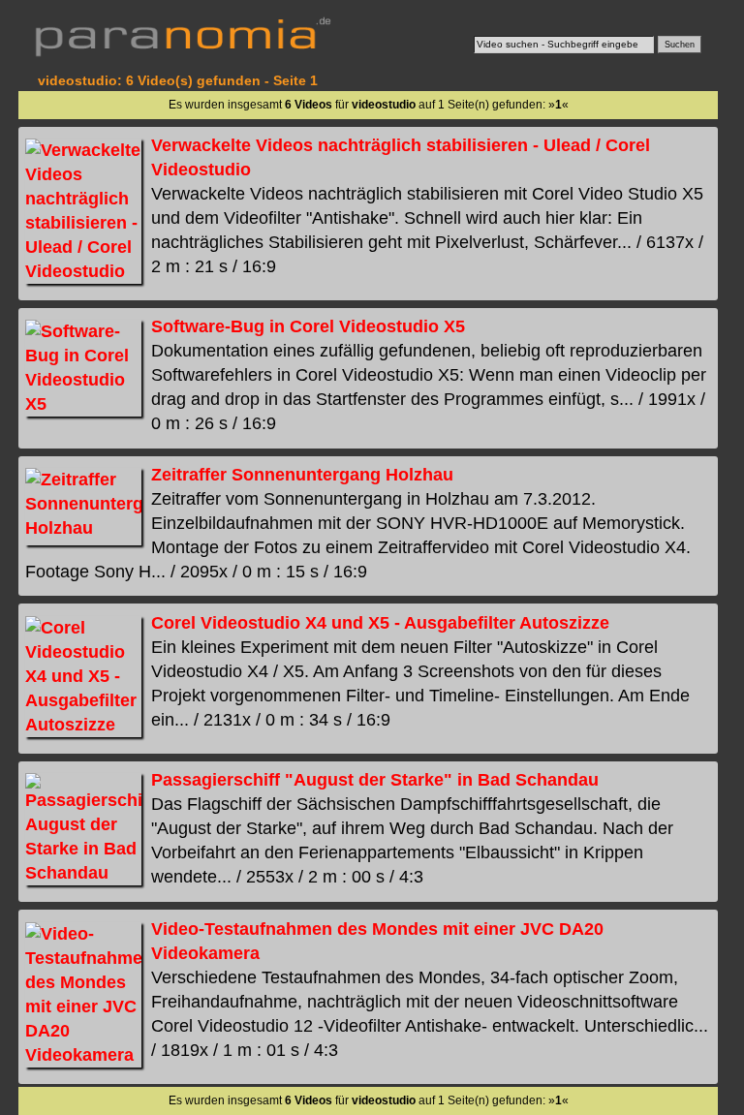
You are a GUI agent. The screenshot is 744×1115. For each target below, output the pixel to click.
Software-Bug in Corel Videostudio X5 (308, 326)
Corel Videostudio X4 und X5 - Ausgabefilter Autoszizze (380, 623)
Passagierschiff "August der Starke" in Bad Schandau (375, 780)
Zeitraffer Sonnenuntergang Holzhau (302, 474)
